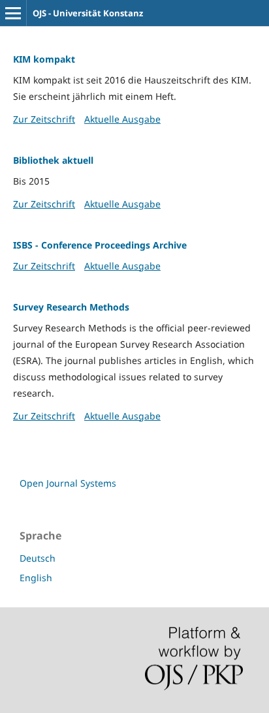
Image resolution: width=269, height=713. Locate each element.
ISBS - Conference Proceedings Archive (100, 245)
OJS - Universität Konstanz (88, 13)
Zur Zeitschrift (44, 119)
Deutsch (37, 558)
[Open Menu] (13, 13)
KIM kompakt (44, 59)
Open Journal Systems (68, 483)
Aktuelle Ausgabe (122, 119)
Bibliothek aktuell (53, 160)
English (36, 577)
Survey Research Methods (71, 307)
